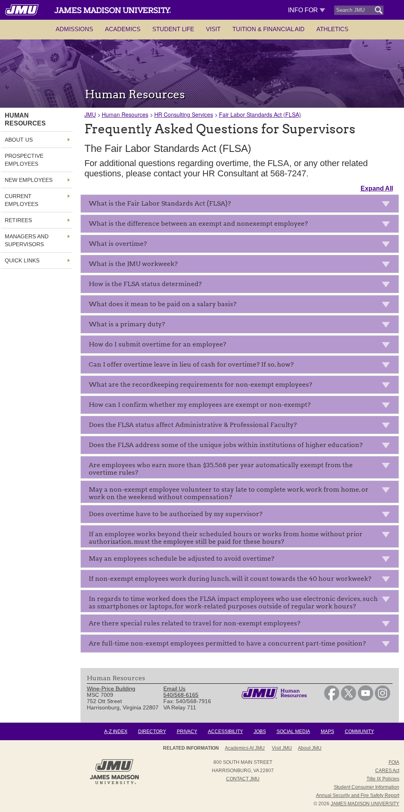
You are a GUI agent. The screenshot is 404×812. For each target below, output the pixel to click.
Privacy (187, 731)
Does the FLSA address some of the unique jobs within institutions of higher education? (226, 445)
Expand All (377, 188)
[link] (331, 699)
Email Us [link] (174, 688)
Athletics (332, 29)
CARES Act (387, 770)
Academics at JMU (245, 748)
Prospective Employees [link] (24, 160)
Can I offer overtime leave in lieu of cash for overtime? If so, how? (191, 364)
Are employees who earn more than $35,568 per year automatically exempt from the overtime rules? (221, 468)
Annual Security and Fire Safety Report (357, 795)
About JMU (310, 748)
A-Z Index (115, 731)
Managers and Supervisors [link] (27, 240)
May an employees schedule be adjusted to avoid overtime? (181, 558)
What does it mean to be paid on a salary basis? (162, 304)
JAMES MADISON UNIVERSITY (365, 803)
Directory (152, 731)
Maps (327, 731)
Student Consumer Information (366, 787)
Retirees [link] (18, 220)
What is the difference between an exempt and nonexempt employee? (198, 223)
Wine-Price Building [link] (111, 688)
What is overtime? (118, 243)
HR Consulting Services (183, 114)
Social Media (293, 731)
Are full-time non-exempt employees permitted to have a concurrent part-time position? (227, 643)
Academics (122, 29)
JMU (90, 114)
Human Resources (125, 114)
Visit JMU (282, 748)
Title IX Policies (383, 779)
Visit (213, 29)
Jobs (260, 731)
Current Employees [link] (21, 200)
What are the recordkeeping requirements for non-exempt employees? (200, 384)
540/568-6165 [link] (180, 695)
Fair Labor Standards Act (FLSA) (260, 114)
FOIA (394, 762)
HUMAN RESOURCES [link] (25, 119)
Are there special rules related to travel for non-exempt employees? (194, 623)
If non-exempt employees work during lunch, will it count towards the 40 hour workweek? (230, 578)
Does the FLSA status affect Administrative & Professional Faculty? (193, 424)
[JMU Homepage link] (114, 783)
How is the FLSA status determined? (145, 284)
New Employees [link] (28, 180)
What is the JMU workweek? (133, 264)
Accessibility (225, 731)
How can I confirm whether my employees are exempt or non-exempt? (199, 404)
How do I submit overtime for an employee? (157, 344)
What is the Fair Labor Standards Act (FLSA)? (160, 203)
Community (359, 731)
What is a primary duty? (127, 324)
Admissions (74, 29)
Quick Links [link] (22, 260)
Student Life (173, 29)
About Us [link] (19, 140)
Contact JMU (243, 779)
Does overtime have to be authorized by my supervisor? (175, 514)
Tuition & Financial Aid (268, 29)
